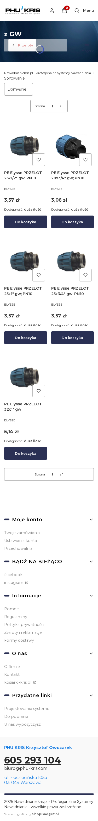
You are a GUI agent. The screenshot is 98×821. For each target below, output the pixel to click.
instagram (14, 582)
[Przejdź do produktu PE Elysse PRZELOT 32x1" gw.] (25, 378)
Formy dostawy (19, 640)
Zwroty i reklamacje (23, 632)
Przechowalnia (18, 548)
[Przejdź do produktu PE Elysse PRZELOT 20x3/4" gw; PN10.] (72, 146)
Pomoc (11, 608)
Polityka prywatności (24, 624)
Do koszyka (25, 222)
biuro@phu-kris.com (25, 768)
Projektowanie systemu (26, 708)
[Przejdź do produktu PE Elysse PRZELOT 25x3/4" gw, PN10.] (72, 262)
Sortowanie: (15, 78)
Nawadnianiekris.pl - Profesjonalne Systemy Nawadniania (47, 73)
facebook (13, 574)
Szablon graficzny (31, 814)
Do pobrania (16, 716)
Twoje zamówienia (22, 532)
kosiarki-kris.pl (18, 682)
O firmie (12, 666)
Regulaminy (15, 616)
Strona (40, 106)
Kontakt (12, 674)
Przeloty (25, 45)
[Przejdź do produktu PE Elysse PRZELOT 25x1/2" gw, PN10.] (25, 146)
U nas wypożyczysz (22, 724)
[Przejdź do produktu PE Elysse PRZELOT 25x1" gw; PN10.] (25, 262)
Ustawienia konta (20, 540)
